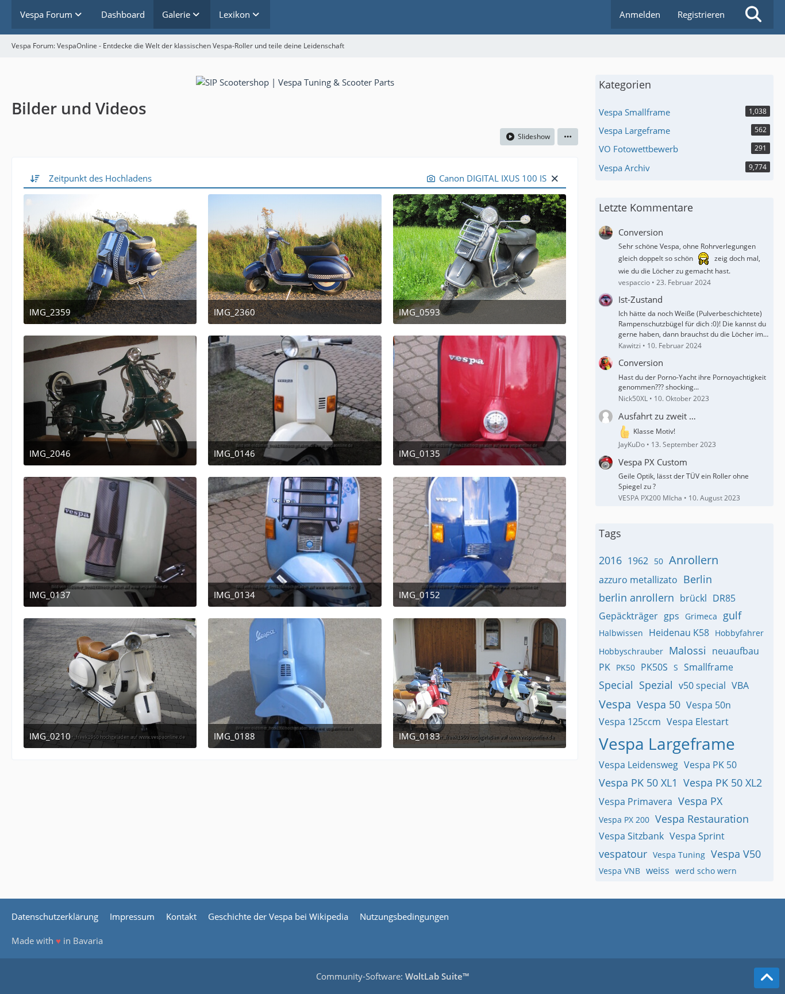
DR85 (724, 598)
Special (616, 685)
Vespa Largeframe (667, 743)
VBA (740, 685)
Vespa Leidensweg (638, 764)
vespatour (623, 854)
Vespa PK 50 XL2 (722, 782)
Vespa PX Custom (652, 462)
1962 (638, 560)
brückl (693, 598)
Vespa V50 (736, 854)
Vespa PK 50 (710, 764)
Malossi (687, 650)
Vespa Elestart (698, 721)
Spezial (656, 685)
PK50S (654, 667)
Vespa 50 (658, 704)
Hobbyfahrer (739, 632)
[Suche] (753, 14)
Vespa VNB (619, 870)
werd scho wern (706, 870)
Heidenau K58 (679, 632)
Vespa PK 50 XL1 (638, 782)
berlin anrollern (636, 597)
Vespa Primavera (635, 801)
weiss (657, 870)
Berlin (697, 579)
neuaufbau (735, 651)
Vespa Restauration (702, 819)
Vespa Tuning (679, 854)
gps (671, 616)
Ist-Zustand (640, 299)
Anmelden (639, 14)
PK (604, 667)
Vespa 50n (708, 705)
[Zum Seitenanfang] (766, 978)
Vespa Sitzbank (631, 836)
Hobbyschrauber (631, 651)
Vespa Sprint (697, 836)
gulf (732, 615)
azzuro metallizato (638, 579)
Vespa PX (700, 801)
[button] (567, 136)
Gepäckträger (628, 616)
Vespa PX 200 (624, 819)
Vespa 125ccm (630, 721)
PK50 (625, 667)
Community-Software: (392, 976)
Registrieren (701, 14)
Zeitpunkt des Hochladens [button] (100, 178)
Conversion (640, 232)
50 (658, 561)
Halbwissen (621, 632)
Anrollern (693, 560)
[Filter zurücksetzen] (554, 178)
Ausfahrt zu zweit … (657, 416)
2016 (610, 560)
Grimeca (701, 616)
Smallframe (708, 667)
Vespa (615, 704)
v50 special (702, 685)
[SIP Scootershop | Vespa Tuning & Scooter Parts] (295, 81)
